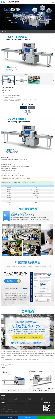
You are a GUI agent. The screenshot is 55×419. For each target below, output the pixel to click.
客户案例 (16, 399)
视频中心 (2, 399)
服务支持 (29, 399)
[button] (1, 80)
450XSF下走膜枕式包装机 (10, 364)
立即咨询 (24, 107)
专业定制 (31, 107)
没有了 (6, 365)
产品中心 (29, 398)
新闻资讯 (42, 398)
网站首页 (2, 398)
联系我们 (42, 399)
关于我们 (16, 398)
